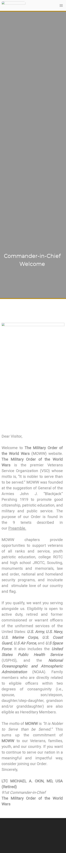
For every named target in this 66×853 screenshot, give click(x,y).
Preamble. (17, 528)
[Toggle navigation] (61, 5)
